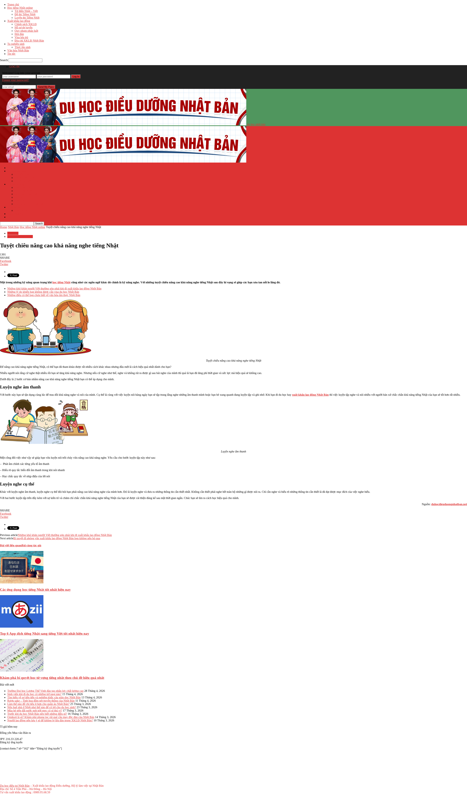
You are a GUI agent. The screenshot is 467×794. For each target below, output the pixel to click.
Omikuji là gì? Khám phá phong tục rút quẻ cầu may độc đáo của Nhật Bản (50, 717)
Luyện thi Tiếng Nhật (27, 17)
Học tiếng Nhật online (20, 7)
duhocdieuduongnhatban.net (449, 504)
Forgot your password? (15, 80)
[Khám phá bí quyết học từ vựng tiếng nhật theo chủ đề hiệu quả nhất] (21, 670)
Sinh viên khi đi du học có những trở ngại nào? (34, 694)
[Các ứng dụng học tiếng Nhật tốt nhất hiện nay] (21, 582)
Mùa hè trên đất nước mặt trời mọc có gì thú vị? (34, 710)
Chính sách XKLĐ (26, 24)
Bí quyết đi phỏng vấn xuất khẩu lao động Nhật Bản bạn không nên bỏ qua (56, 538)
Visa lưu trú (21, 37)
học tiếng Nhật (61, 282)
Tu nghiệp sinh (15, 43)
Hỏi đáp (19, 34)
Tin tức (11, 53)
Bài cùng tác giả (31, 545)
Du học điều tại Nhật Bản (15, 785)
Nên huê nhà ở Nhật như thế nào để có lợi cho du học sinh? (41, 707)
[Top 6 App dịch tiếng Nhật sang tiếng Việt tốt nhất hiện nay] (21, 626)
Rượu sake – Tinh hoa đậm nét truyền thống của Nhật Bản (41, 700)
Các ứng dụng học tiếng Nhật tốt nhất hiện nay (35, 589)
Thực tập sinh (22, 47)
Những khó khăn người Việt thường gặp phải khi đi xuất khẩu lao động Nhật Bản (54, 288)
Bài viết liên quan (11, 545)
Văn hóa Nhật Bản (18, 50)
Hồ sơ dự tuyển (23, 27)
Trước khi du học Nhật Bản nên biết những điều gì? (37, 713)
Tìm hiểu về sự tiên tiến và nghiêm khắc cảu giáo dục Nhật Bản (44, 697)
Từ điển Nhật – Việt (26, 11)
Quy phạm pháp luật (26, 30)
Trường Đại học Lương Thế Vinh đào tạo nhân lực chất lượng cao (45, 690)
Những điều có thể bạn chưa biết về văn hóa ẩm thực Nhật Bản (43, 295)
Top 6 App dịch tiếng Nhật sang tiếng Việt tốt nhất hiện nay (44, 633)
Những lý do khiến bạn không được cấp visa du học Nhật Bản (43, 291)
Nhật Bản (12, 233)
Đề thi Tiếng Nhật (25, 14)
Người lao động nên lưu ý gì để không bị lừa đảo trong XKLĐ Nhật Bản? (50, 720)
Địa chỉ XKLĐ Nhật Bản (29, 40)
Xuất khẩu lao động (18, 20)
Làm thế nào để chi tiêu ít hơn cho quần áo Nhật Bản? (38, 704)
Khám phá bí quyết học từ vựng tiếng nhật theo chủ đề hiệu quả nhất (52, 678)
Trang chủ (13, 4)
